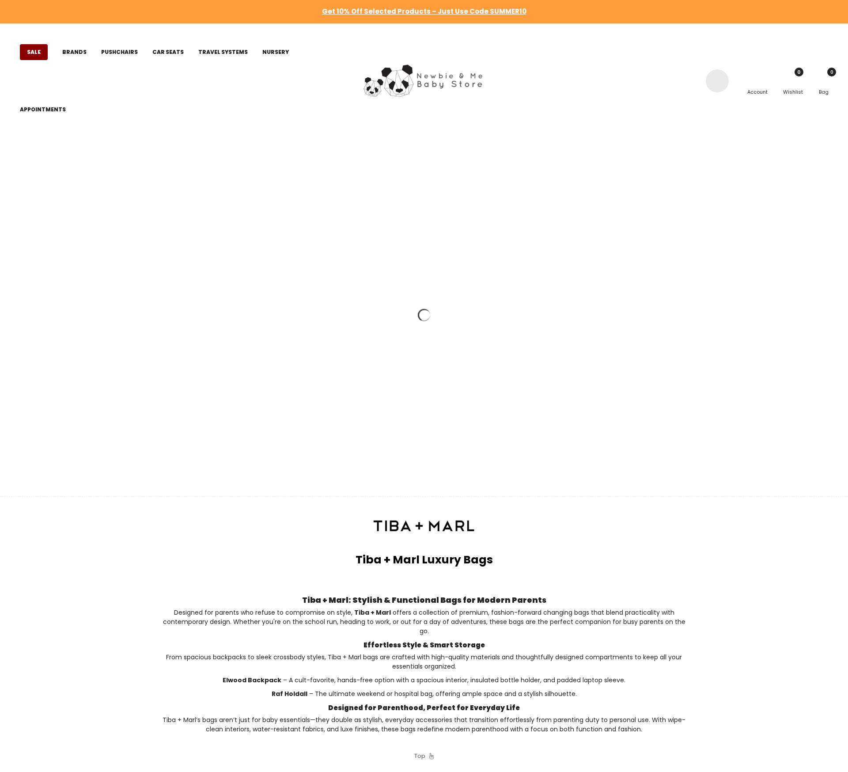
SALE (34, 52)
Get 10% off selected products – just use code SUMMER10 (424, 11)
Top (421, 756)
